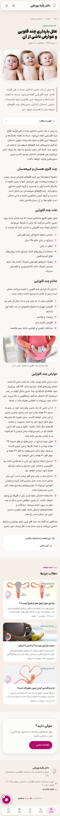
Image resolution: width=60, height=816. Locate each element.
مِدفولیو (21, 798)
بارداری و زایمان (36, 18)
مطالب (47, 18)
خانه (55, 18)
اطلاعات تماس (40, 745)
